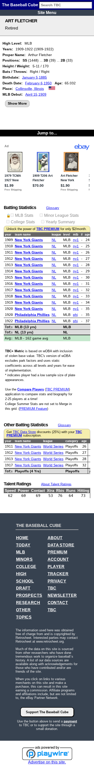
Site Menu (47, 13)
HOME (22, 538)
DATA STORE (61, 545)
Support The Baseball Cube (47, 712)
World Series (53, 446)
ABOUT (55, 538)
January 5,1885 (34, 77)
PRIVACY (57, 581)
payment (70, 721)
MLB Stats (24, 215)
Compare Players (30, 389)
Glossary (52, 208)
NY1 (76, 240)
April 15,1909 (35, 94)
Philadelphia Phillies (32, 315)
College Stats (23, 222)
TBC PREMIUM (47, 229)
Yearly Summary (60, 222)
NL (54, 240)
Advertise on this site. (47, 762)
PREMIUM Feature (33, 409)
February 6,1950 (38, 83)
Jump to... (47, 133)
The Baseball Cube (20, 5)
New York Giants (29, 240)
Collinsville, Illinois (30, 89)
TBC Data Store (24, 432)
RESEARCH (28, 603)
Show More (17, 103)
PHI (75, 315)
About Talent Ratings (56, 484)
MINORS (24, 559)
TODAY (23, 545)
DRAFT (23, 588)
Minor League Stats (61, 215)
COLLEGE (26, 566)
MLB (20, 552)
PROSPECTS (29, 595)
